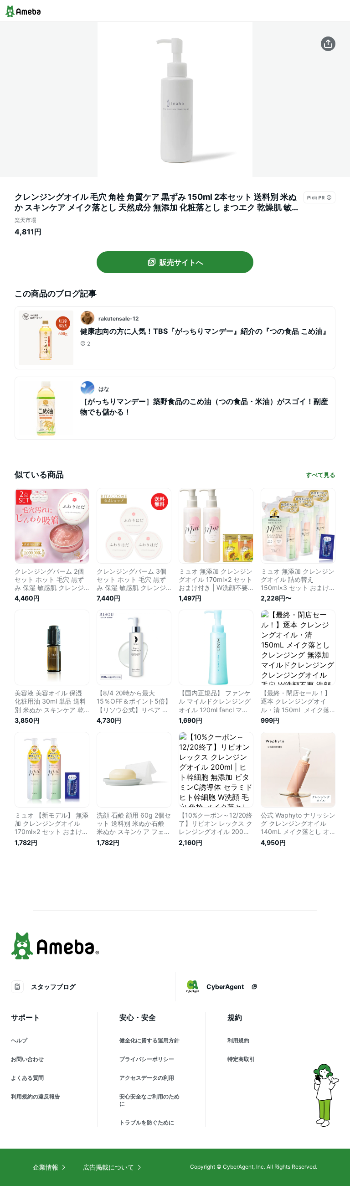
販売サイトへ (181, 262)
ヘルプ (19, 1040)
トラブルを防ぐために (146, 1122)
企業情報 (45, 1167)
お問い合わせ (27, 1059)
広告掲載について (108, 1167)
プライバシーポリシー (146, 1059)
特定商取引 (241, 1059)
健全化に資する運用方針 (149, 1040)
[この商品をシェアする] (328, 43)
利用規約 (238, 1040)
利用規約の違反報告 (35, 1096)
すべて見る (320, 474)
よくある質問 (27, 1077)
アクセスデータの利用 (146, 1077)
